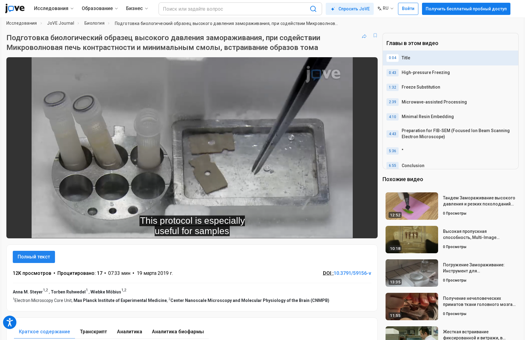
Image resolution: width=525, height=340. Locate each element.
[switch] (306, 229)
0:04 (392, 58)
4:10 (392, 117)
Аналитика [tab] (129, 332)
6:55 (392, 165)
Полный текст (34, 257)
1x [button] (341, 229)
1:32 (392, 87)
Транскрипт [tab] (93, 332)
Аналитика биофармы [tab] (178, 332)
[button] (368, 65)
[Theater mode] (368, 229)
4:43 (392, 134)
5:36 (392, 151)
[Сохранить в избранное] (375, 35)
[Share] (364, 35)
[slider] (158, 229)
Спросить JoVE (354, 8)
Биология (94, 23)
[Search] (313, 9)
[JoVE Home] (15, 8)
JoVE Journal (60, 23)
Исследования (21, 23)
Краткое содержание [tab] (44, 332)
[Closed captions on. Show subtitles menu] (354, 229)
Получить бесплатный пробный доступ (466, 8)
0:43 (392, 73)
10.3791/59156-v (352, 273)
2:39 (392, 102)
